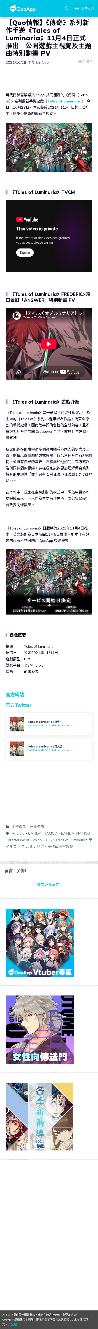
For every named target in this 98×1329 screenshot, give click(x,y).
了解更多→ (14, 1324)
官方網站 (15, 695)
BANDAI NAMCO (42, 833)
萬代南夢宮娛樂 (60, 846)
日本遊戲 (37, 826)
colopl (37, 840)
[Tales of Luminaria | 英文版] (49, 749)
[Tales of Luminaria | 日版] (49, 724)
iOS (49, 840)
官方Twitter (19, 705)
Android (18, 833)
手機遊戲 (19, 826)
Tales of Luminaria (64, 101)
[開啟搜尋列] (67, 9)
